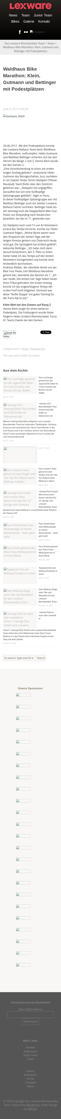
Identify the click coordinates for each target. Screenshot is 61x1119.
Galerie (28, 21)
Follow (6, 336)
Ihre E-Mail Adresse (30, 1009)
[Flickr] (25, 32)
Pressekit (30, 1082)
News (13, 15)
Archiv (30, 1079)
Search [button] (41, 658)
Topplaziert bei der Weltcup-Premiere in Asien (48, 571)
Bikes (15, 21)
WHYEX (32, 1109)
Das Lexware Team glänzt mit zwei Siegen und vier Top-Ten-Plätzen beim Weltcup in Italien (48, 475)
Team (25, 15)
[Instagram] (37, 32)
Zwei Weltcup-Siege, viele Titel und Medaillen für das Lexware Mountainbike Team (48, 595)
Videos (30, 1086)
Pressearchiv (37, 349)
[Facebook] (19, 32)
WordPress (33, 1105)
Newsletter (30, 1075)
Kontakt (44, 21)
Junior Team (43, 15)
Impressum (30, 1051)
